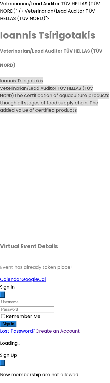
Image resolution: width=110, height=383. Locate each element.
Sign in (8, 324)
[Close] (2, 295)
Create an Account (57, 331)
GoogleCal (33, 279)
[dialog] (55, 365)
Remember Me (23, 316)
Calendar (10, 279)
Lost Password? (17, 331)
